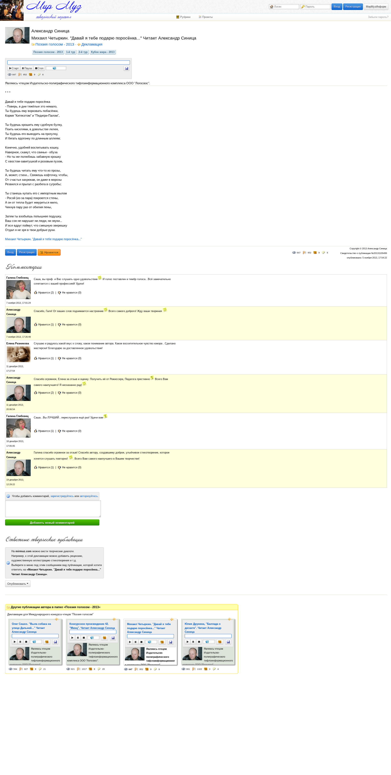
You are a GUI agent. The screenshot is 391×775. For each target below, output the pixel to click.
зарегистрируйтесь (62, 496)
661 (188, 669)
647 (14, 74)
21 (44, 669)
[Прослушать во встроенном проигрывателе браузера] (127, 68)
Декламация (91, 44)
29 (103, 669)
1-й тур (70, 52)
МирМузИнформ (376, 6)
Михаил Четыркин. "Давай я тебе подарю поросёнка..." (43, 239)
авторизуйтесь (89, 496)
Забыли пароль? (378, 17)
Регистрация (353, 6)
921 (73, 669)
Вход (337, 6)
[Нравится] (46, 641)
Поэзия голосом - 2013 (48, 52)
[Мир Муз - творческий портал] (54, 6)
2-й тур (83, 52)
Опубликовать (17, 583)
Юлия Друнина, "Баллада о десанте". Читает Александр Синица (203, 627)
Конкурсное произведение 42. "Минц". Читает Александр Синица (92, 625)
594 (15, 669)
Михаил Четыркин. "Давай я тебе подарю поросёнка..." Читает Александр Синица (149, 628)
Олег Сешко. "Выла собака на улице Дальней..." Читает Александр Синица (31, 627)
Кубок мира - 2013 (102, 52)
